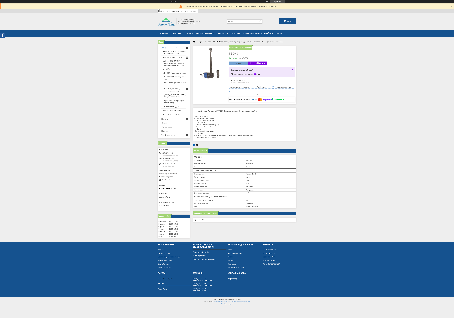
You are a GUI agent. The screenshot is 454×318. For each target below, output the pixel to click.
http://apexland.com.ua (169, 173)
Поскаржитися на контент (222, 302)
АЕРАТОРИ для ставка (172, 110)
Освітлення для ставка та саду (169, 257)
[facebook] (194, 146)
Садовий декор (163, 264)
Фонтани (161, 250)
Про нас (164, 131)
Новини (230, 257)
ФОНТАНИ (168, 69)
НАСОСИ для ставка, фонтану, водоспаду (229, 42)
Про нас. (280, 33)
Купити (238, 63)
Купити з (253, 63)
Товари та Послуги (169, 47)
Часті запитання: (168, 135)
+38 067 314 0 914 (269, 250)
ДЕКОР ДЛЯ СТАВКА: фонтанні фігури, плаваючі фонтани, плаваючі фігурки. (174, 63)
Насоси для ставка (164, 253)
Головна (164, 33)
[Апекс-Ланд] (166, 21)
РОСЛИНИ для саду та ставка (175, 73)
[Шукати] (260, 21)
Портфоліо (223, 33)
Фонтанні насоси (253, 42)
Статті (235, 33)
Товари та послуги (204, 42)
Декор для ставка (164, 267)
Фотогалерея (166, 127)
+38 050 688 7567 (269, 253)
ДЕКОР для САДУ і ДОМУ (173, 57)
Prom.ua (238, 299)
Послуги (187, 33)
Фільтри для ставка (165, 260)
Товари (175, 33)
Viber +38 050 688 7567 (271, 264)
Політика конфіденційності (241, 302)
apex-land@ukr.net (167, 177)
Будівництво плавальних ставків (204, 259)
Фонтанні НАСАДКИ (171, 107)
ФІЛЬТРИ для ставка (171, 114)
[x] (197, 146)
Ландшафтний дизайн (201, 252)
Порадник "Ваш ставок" (236, 267)
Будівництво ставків (200, 256)
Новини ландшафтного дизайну (257, 33)
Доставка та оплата (205, 33)
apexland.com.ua (269, 260)
